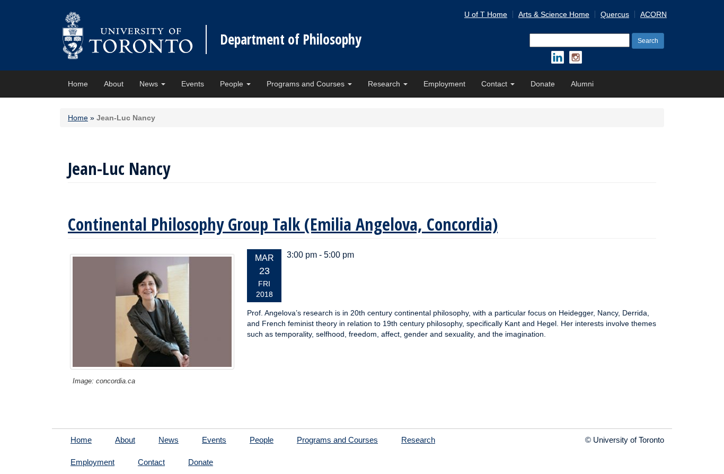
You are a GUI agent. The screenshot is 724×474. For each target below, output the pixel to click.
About (113, 84)
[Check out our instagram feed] (575, 57)
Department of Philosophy (290, 39)
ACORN (653, 14)
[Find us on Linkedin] (557, 57)
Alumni (582, 84)
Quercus (615, 14)
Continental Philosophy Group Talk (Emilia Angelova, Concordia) (283, 224)
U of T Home (485, 14)
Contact (495, 84)
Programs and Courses (307, 84)
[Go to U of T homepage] (127, 35)
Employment (444, 84)
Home (78, 84)
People (232, 84)
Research (385, 84)
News (149, 84)
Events (192, 84)
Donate (543, 84)
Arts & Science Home (553, 14)
